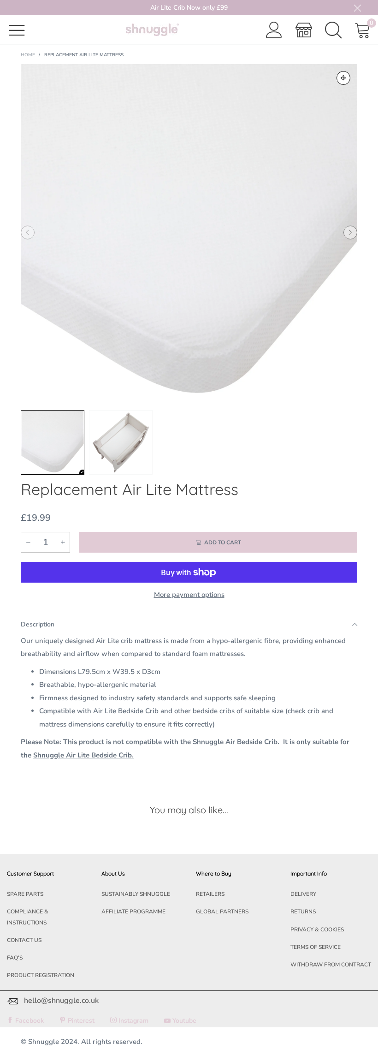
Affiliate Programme (133, 911)
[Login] (274, 30)
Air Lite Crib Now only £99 (189, 7)
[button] (28, 232)
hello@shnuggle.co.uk (61, 1000)
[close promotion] (357, 7)
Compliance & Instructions (27, 917)
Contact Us (24, 940)
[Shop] (304, 30)
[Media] (343, 78)
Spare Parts (25, 894)
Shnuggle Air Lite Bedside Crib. (83, 755)
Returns (303, 911)
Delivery (303, 894)
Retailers (210, 894)
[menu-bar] (22, 30)
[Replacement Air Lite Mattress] (189, 232)
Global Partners (222, 911)
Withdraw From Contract (330, 964)
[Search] (333, 30)
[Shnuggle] (152, 30)
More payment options (189, 594)
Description (37, 624)
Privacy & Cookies (317, 929)
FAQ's (15, 957)
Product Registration (40, 975)
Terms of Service (315, 947)
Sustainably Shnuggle (135, 894)
